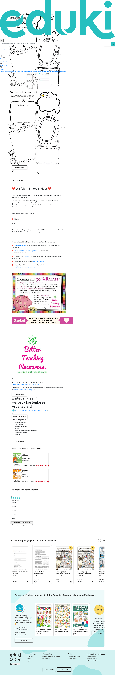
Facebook (27, 256)
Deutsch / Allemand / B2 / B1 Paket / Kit (20, 572)
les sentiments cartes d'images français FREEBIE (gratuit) (43, 630)
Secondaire (8, 71)
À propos (30, 656)
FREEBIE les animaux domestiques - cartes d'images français (80, 630)
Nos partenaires (46, 658)
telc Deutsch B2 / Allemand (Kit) (39, 572)
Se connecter (17, 537)
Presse (29, 658)
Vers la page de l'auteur (99, 632)
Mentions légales (91, 656)
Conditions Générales (92, 658)
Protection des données (93, 660)
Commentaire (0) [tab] (26, 522)
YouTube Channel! (38, 261)
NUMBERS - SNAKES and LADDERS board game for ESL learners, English (62, 630)
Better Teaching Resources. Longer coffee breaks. (30, 410)
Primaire (2, 71)
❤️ (13, 245)
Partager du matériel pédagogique (51, 656)
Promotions (16, 71)
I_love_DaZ (59, 575)
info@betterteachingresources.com (25, 267)
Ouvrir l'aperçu (19, 167)
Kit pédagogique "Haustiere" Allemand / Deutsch (63, 572)
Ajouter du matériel (19, 416)
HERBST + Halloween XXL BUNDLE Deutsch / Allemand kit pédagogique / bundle (26, 471)
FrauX (14, 575)
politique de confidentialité (36, 534)
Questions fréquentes (74, 656)
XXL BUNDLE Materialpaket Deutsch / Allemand (26, 455)
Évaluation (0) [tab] (15, 522)
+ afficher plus (19, 394)
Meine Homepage (20, 245)
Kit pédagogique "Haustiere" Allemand (84, 572)
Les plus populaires (26, 71)
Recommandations (38, 71)
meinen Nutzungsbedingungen (24, 390)
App (28, 660)
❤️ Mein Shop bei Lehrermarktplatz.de (25, 251)
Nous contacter (72, 658)
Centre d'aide (61, 71)
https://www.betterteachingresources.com (26, 384)
